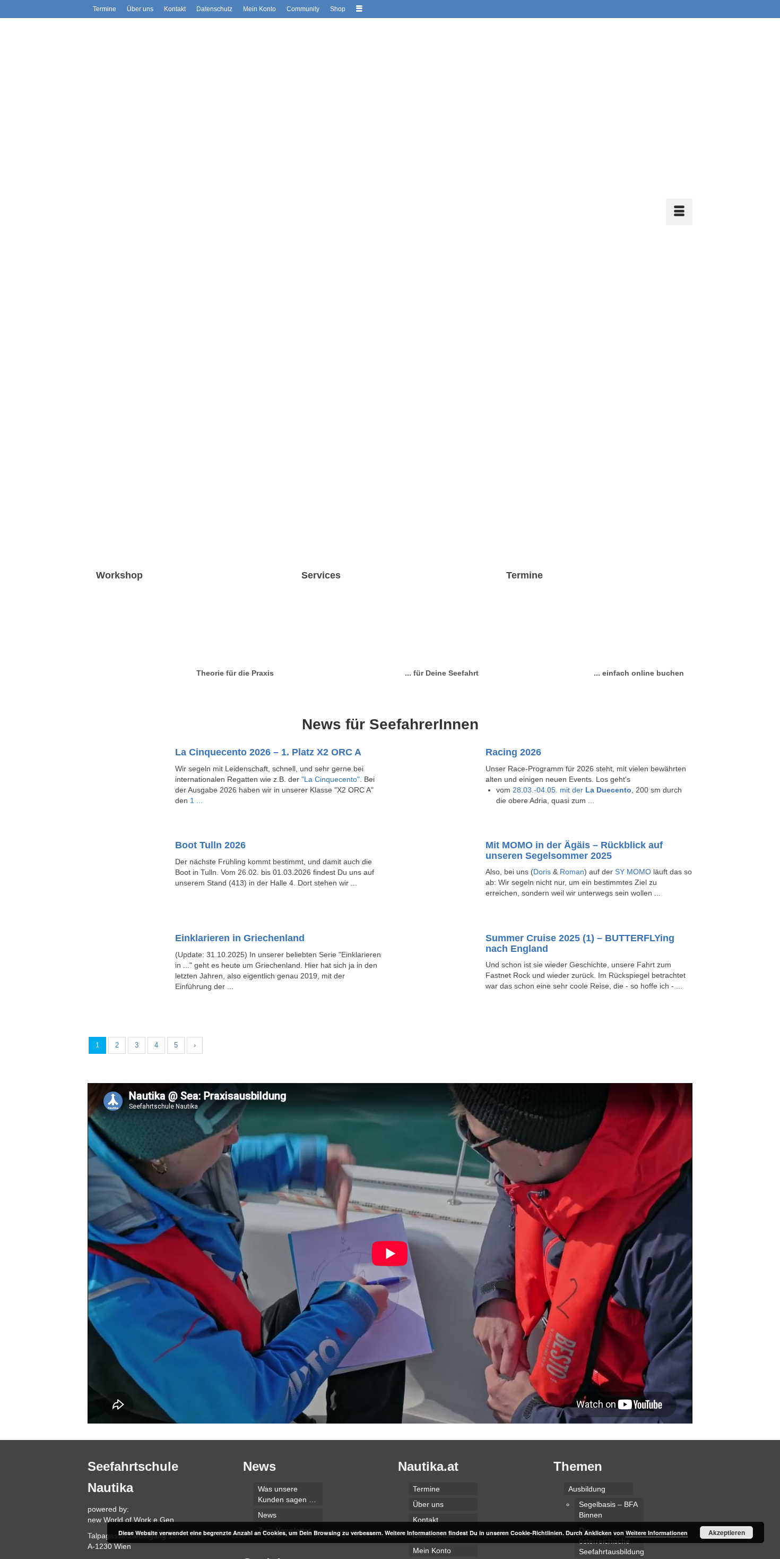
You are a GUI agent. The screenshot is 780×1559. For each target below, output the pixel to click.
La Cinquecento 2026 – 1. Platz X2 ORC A (268, 582)
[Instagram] (268, 1417)
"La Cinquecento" (330, 609)
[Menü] (679, 42)
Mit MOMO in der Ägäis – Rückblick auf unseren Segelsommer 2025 (574, 680)
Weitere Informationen (657, 1533)
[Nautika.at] (183, 39)
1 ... (196, 630)
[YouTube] (285, 1417)
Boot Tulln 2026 (210, 675)
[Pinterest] (301, 1417)
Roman (572, 701)
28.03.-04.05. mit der (572, 620)
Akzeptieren (726, 1532)
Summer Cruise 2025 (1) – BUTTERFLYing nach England (580, 773)
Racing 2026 (513, 582)
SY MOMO (633, 701)
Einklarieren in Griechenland (240, 768)
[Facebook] (252, 1417)
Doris (542, 701)
